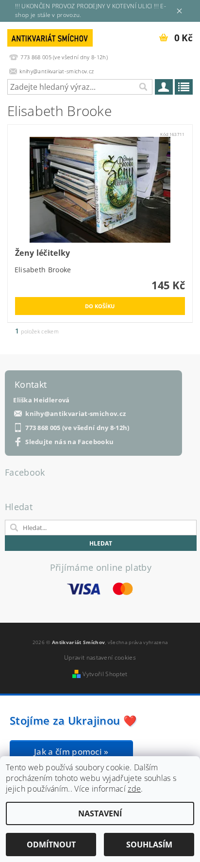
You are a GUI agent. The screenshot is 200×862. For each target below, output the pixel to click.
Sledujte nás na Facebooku (69, 442)
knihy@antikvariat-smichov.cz (75, 414)
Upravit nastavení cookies (100, 657)
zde (134, 788)
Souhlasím (149, 844)
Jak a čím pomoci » (71, 751)
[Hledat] (142, 87)
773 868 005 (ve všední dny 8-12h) (77, 428)
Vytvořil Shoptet (105, 674)
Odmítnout (51, 844)
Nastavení (100, 813)
